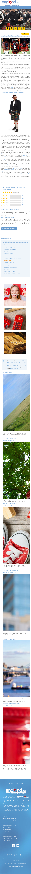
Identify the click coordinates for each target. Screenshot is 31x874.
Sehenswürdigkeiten (25, 173)
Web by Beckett (22, 863)
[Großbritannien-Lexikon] (15, 319)
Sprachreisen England (9, 572)
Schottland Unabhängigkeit (10, 257)
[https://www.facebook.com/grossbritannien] (13, 846)
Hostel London (6, 840)
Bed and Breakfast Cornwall (9, 825)
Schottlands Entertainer (9, 271)
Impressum (19, 866)
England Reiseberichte (9, 639)
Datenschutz (12, 866)
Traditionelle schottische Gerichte (12, 273)
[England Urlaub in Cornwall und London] (11, 5)
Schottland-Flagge (8, 253)
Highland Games (5, 171)
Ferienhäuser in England (18, 362)
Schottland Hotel (7, 831)
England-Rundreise (14, 368)
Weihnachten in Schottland (10, 255)
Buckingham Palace (9, 169)
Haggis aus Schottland (9, 251)
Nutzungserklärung (19, 865)
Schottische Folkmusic (9, 262)
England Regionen (8, 440)
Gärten (8, 164)
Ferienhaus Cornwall (8, 834)
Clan (12, 87)
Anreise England (7, 372)
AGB (13, 865)
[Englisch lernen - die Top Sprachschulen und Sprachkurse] (15, 295)
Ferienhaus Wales (7, 829)
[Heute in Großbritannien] (15, 343)
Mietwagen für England (19, 365)
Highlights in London (17, 168)
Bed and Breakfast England (9, 836)
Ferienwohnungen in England (12, 364)
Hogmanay (6, 269)
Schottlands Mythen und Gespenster (12, 258)
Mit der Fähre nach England (9, 818)
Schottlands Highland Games (11, 247)
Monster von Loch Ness (9, 275)
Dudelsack (3, 153)
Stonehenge (13, 158)
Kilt (18, 70)
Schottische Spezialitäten (10, 249)
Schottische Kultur (6, 241)
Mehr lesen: (10, 438)
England (3, 159)
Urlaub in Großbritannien (10, 706)
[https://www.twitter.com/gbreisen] (18, 846)
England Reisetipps (8, 506)
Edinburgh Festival (8, 244)
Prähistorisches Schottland (10, 267)
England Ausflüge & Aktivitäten (10, 838)
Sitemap (8, 865)
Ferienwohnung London (8, 827)
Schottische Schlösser (9, 264)
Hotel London (6, 816)
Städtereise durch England (9, 820)
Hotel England (6, 823)
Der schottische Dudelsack (10, 265)
